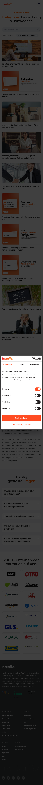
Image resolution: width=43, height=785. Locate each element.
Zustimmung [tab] (7, 364)
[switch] (38, 395)
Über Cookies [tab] (35, 364)
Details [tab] (21, 364)
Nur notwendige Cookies (22, 425)
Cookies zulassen (21, 418)
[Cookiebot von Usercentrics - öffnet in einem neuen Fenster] (31, 358)
